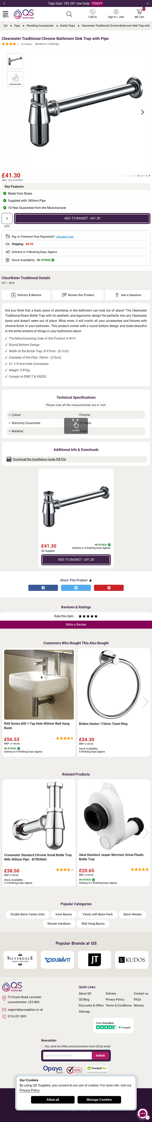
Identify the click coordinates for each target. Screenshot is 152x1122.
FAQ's (137, 999)
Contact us (141, 993)
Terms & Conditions (119, 1005)
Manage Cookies (99, 1099)
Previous (4, 3)
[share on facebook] (43, 588)
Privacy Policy (115, 999)
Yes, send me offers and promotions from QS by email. (78, 1046)
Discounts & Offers (91, 1005)
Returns (139, 1005)
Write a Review (76, 624)
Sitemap (84, 1011)
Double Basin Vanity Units (27, 914)
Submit (100, 1055)
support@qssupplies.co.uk (25, 1009)
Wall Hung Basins (93, 923)
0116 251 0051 (17, 1016)
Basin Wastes (133, 914)
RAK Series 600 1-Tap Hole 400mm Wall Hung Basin (36, 726)
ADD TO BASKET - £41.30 (82, 218)
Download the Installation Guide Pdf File (39, 459)
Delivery (111, 993)
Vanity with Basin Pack (98, 914)
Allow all (53, 1099)
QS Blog (84, 999)
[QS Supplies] (24, 14)
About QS (85, 993)
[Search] (69, 14)
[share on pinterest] (109, 588)
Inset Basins (64, 914)
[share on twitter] (76, 588)
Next (147, 3)
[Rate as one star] (80, 616)
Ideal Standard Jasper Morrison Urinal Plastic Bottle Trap (111, 857)
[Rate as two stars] (82, 616)
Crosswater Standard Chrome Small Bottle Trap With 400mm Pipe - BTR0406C (38, 857)
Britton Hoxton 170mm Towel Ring (103, 724)
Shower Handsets (59, 923)
